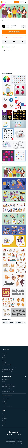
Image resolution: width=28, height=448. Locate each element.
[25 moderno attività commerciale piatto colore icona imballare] (9, 88)
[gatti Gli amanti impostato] (13, 266)
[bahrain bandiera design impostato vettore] (8, 112)
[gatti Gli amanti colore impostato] (13, 277)
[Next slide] (23, 412)
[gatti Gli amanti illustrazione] (13, 242)
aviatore (5, 412)
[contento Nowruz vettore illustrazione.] (7, 99)
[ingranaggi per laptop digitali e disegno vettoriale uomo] (18, 179)
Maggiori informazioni (7, 49)
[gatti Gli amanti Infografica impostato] (13, 288)
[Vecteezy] (2, 2)
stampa (11, 412)
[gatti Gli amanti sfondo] (13, 230)
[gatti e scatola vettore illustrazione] (6, 361)
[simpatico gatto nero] (9, 401)
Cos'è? (13, 47)
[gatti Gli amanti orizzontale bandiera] (13, 300)
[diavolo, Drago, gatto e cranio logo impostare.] (18, 136)
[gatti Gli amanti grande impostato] (13, 255)
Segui (23, 27)
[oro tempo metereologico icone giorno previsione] (8, 149)
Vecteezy (4, 444)
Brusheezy (4, 442)
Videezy (3, 447)
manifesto (18, 412)
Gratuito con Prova (14, 32)
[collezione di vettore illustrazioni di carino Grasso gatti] (9, 370)
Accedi (22, 2)
